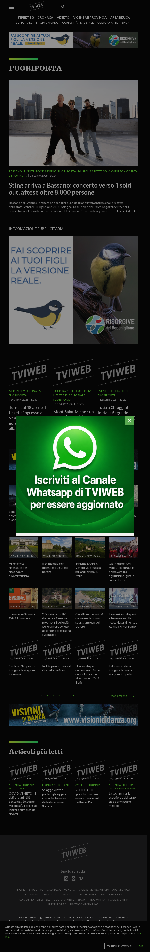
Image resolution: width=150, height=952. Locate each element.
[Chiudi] (129, 420)
